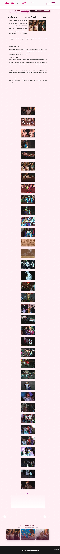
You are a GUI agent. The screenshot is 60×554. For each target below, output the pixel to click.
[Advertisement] (23, 501)
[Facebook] (49, 2)
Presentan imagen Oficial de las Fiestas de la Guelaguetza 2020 (28, 538)
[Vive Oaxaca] (30, 3)
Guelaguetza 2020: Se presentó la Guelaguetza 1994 (41, 538)
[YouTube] (53, 2)
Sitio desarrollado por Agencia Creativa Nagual (30, 550)
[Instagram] (51, 2)
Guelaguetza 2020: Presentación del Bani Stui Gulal (13, 538)
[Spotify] (54, 2)
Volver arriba (56, 549)
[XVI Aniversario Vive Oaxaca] (12, 3)
